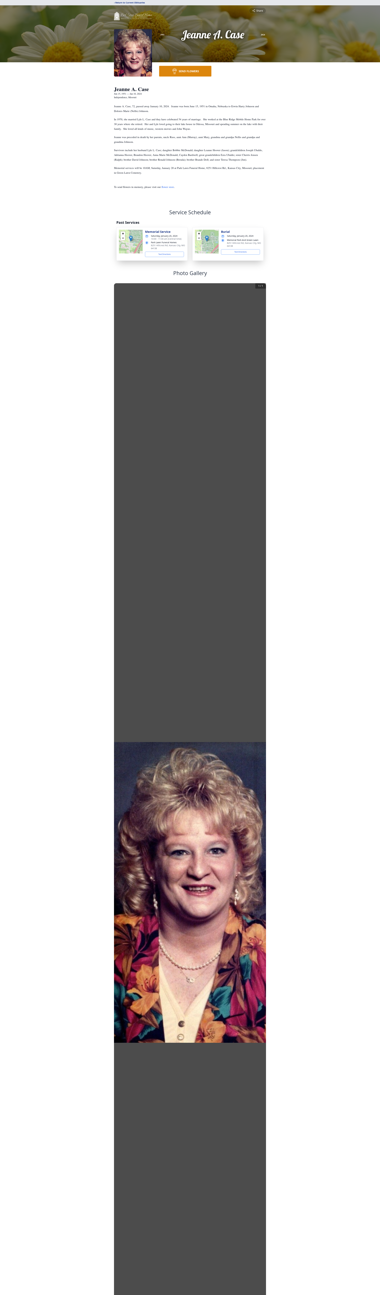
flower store (168, 187)
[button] (131, 238)
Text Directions (164, 254)
